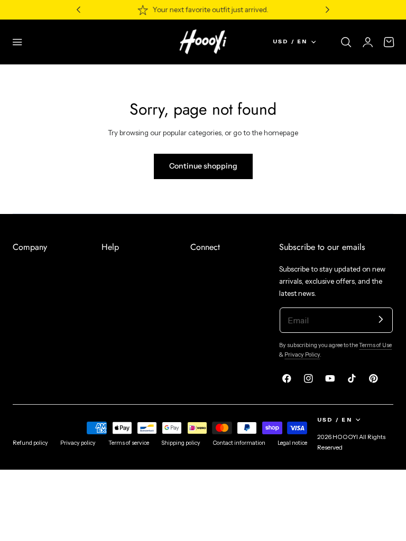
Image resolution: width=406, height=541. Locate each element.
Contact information (239, 443)
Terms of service (128, 443)
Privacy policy (78, 443)
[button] (17, 41)
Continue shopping (203, 166)
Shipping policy (180, 443)
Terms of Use (375, 345)
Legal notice (292, 443)
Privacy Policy (302, 354)
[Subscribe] (380, 319)
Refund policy (30, 443)
